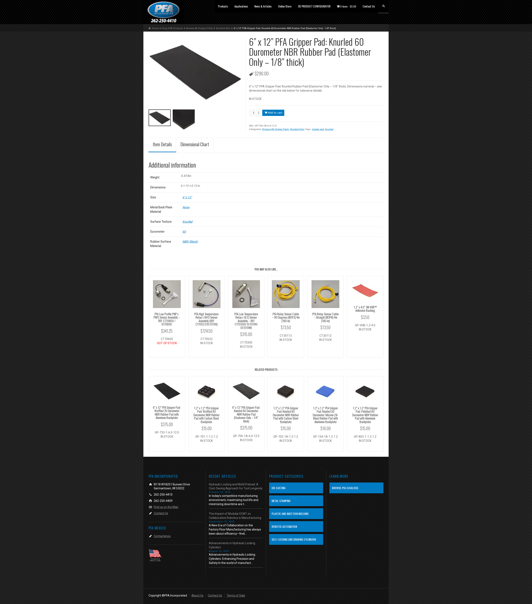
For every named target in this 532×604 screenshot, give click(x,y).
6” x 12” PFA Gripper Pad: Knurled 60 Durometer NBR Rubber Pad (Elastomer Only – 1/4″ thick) (246, 414)
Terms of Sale (236, 595)
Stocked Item (297, 129)
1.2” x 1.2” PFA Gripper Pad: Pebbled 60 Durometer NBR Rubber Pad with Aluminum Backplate (365, 415)
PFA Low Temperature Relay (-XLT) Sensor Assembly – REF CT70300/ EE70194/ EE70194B (246, 321)
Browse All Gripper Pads (275, 129)
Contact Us (369, 6)
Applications (241, 6)
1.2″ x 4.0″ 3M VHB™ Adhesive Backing (365, 309)
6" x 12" (187, 197)
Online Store (284, 6)
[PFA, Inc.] (164, 12)
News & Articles (263, 6)
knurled (329, 129)
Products (223, 6)
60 (184, 231)
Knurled (187, 221)
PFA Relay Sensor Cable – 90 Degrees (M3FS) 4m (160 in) (286, 317)
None (185, 207)
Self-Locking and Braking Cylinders (294, 539)
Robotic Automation (284, 526)
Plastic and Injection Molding (290, 513)
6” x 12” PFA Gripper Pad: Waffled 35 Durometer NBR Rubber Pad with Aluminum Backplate (167, 412)
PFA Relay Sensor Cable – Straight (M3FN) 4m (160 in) (325, 317)
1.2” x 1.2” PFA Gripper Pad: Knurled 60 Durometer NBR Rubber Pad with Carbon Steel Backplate (286, 415)
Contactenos (162, 536)
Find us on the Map (166, 507)
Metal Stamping (281, 500)
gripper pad (318, 129)
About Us (197, 595)
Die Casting (279, 488)
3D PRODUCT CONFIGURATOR (314, 6)
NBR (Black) (190, 241)
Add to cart (275, 112)
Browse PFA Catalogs (345, 488)
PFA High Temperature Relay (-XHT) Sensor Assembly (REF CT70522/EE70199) (206, 319)
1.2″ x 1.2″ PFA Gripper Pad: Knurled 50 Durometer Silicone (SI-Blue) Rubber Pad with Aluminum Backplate (325, 415)
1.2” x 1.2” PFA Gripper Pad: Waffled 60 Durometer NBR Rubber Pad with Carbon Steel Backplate (206, 415)
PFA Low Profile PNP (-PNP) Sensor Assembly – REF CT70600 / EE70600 (167, 319)
